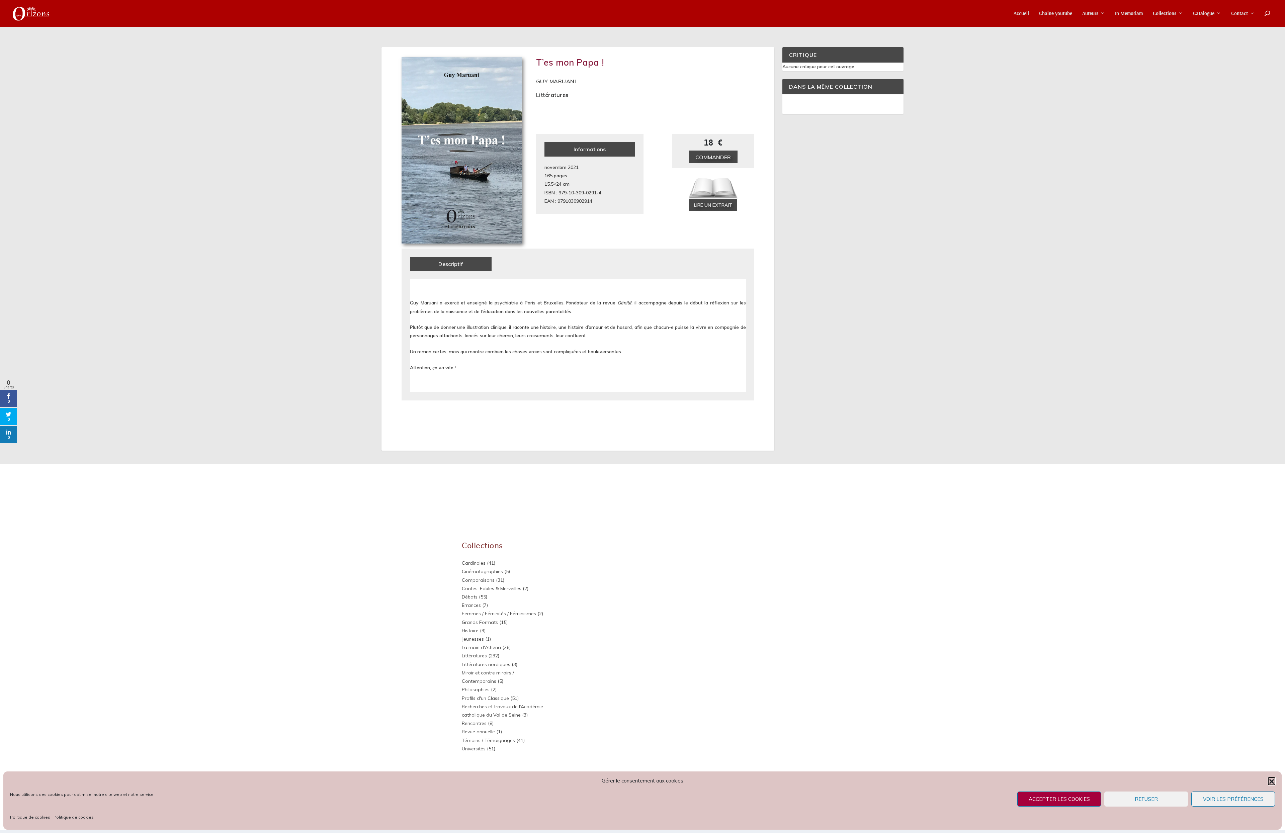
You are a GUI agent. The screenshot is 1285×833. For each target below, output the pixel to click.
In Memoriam (1129, 13)
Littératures (552, 94)
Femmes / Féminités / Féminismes (499, 614)
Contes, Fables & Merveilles (491, 588)
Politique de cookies (30, 817)
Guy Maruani (556, 81)
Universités (474, 749)
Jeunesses (473, 639)
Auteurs (1090, 13)
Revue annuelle (478, 732)
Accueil (1021, 13)
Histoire (470, 631)
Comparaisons (478, 580)
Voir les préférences (1233, 799)
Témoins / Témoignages (488, 740)
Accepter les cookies (1059, 799)
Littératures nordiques (486, 664)
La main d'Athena (481, 647)
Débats (470, 597)
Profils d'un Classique (485, 698)
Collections (1164, 13)
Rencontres (474, 723)
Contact (1239, 13)
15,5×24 (553, 184)
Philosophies (476, 689)
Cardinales (474, 563)
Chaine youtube (1055, 13)
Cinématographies (482, 571)
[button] (1271, 780)
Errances (471, 605)
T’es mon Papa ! (570, 62)
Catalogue (1203, 13)
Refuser (1146, 799)
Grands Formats (480, 622)
